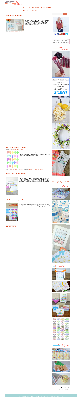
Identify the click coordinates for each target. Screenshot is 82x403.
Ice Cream (34, 169)
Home (23, 8)
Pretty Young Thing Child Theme (35, 396)
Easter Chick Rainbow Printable (16, 173)
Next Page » (12, 226)
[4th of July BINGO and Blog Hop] (61, 200)
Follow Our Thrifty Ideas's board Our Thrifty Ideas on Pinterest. (60, 182)
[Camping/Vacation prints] (61, 237)
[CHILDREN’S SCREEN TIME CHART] (61, 263)
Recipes (49, 8)
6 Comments (22, 202)
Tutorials (39, 8)
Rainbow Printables (19, 31)
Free (35, 195)
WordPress (56, 396)
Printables (13, 31)
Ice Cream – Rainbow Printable (16, 147)
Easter (12, 195)
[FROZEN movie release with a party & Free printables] (61, 223)
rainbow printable (43, 195)
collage (30, 169)
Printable (38, 169)
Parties (34, 10)
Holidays (25, 10)
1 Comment (21, 149)
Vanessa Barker (15, 149)
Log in (61, 396)
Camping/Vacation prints (14, 15)
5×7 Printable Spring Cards (14, 200)
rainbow (41, 169)
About (30, 8)
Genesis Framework (49, 396)
